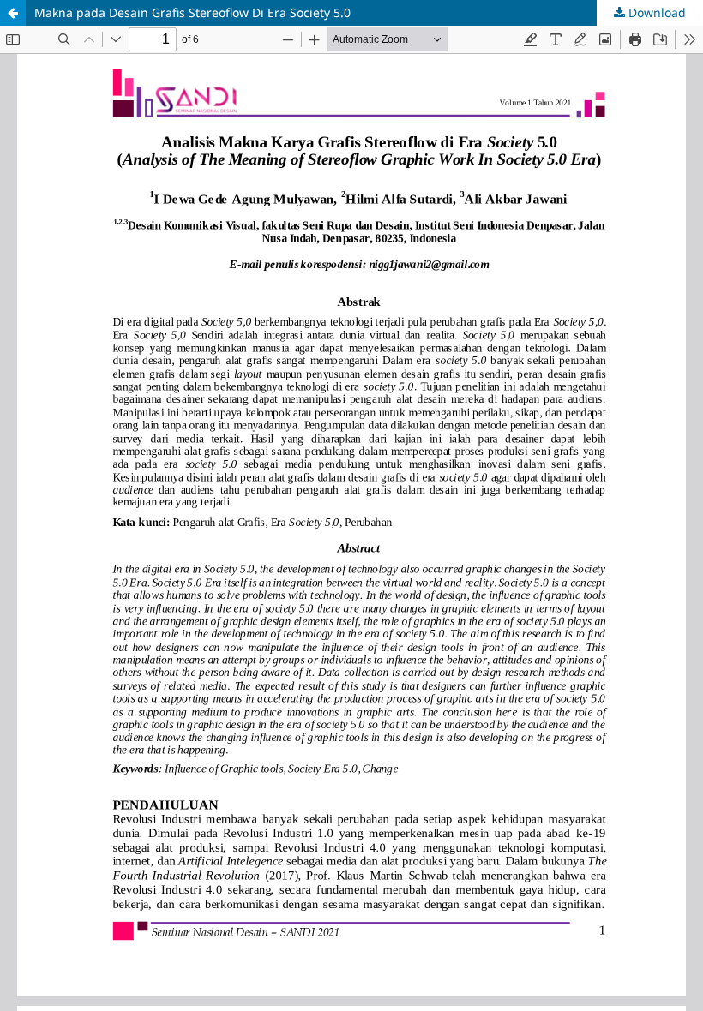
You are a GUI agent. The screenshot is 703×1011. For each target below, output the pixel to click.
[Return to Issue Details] (13, 13)
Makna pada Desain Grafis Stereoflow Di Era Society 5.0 (192, 12)
